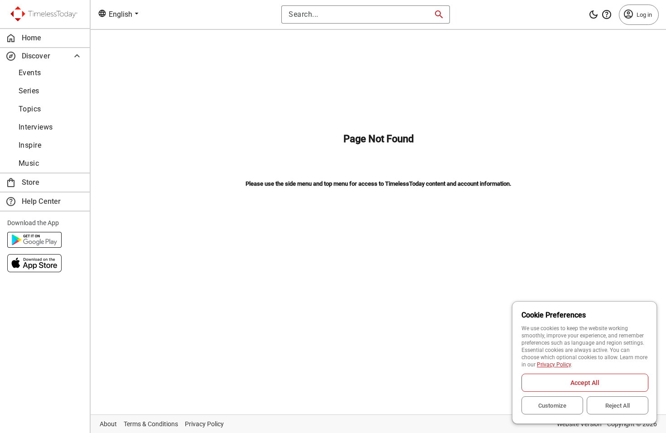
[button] (45, 56)
